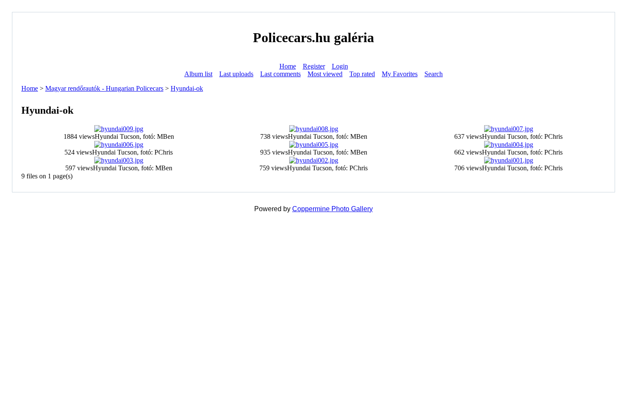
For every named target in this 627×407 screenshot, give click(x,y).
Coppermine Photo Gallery (332, 208)
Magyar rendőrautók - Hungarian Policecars (104, 88)
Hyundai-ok (187, 88)
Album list (198, 73)
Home (287, 66)
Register (314, 66)
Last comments (280, 73)
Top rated (362, 73)
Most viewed (325, 73)
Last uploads (236, 73)
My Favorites (400, 73)
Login (340, 66)
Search (433, 73)
